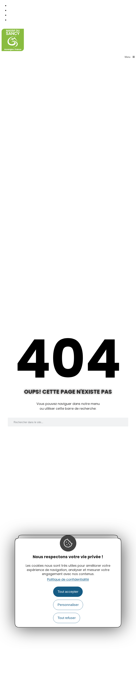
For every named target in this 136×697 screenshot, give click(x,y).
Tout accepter (68, 591)
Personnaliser (68, 605)
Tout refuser (67, 618)
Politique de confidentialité (68, 579)
